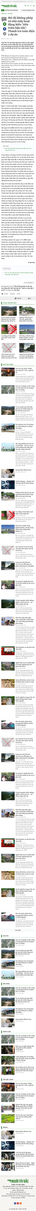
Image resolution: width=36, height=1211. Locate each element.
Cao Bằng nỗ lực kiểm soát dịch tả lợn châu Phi (8, 337)
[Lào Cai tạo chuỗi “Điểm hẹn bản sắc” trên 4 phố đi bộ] (8, 372)
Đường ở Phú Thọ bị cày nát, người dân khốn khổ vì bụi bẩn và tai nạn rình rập (26, 319)
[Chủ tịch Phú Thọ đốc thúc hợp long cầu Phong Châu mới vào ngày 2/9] (8, 989)
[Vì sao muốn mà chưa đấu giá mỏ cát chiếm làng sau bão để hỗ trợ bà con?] (8, 410)
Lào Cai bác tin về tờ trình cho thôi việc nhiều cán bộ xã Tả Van (9, 356)
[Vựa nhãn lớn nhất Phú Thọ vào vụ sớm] (8, 1060)
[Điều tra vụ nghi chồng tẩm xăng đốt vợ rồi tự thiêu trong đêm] (8, 1077)
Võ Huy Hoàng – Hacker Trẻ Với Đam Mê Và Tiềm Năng (24, 482)
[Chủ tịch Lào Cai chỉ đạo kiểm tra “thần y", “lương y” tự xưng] (8, 955)
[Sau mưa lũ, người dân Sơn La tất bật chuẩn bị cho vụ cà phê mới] (8, 584)
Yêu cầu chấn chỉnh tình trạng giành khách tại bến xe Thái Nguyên (24, 723)
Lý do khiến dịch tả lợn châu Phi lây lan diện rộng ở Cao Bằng (24, 1110)
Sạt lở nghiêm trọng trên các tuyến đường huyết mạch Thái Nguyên (25, 699)
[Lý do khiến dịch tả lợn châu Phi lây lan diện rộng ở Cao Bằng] (8, 1112)
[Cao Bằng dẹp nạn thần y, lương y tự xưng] (8, 1096)
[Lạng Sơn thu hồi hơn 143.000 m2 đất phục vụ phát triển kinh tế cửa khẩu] (8, 565)
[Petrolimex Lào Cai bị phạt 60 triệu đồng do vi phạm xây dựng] (8, 427)
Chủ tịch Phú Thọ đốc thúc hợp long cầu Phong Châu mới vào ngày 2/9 (24, 988)
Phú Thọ (6, 293)
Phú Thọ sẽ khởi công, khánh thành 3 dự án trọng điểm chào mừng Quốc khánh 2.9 (27, 337)
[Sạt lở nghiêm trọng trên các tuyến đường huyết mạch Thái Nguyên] (8, 700)
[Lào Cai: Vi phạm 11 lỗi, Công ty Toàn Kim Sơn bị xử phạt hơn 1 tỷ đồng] (8, 389)
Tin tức (6, 1131)
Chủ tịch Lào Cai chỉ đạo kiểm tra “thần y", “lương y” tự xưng (24, 953)
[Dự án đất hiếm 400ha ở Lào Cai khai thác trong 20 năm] (8, 683)
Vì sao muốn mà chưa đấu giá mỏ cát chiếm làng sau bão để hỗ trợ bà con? (8, 319)
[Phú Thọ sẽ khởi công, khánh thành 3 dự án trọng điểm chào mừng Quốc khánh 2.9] (8, 529)
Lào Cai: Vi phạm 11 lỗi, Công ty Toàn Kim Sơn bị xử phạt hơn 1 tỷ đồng (25, 388)
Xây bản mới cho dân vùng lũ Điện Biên (25, 971)
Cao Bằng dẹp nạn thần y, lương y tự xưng (23, 1094)
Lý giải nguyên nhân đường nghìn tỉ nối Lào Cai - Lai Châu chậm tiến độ (24, 602)
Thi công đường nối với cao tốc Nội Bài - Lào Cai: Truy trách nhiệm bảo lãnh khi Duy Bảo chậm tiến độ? (24, 446)
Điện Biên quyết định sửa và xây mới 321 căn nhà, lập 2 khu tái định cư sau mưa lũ (24, 1029)
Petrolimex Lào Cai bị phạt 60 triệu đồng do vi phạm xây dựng (24, 426)
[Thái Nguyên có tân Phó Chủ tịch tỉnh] (8, 650)
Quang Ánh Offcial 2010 (23, 470)
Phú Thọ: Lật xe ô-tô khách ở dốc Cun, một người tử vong (24, 1007)
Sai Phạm (12, 293)
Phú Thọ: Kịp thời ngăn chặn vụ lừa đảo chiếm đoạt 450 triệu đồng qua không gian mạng (24, 620)
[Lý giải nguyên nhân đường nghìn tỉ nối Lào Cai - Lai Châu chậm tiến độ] (8, 603)
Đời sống (6, 1179)
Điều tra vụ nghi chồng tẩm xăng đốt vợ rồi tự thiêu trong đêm (24, 1076)
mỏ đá (18, 293)
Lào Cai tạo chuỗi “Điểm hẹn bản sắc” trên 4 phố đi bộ (24, 370)
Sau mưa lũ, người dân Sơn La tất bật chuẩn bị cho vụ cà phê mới (24, 583)
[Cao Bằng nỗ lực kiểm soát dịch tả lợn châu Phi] (8, 515)
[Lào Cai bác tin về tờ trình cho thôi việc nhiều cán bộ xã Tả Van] (8, 550)
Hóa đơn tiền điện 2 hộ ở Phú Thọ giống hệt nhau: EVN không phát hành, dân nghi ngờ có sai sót (24, 933)
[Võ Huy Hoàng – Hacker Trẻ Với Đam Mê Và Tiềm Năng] (8, 484)
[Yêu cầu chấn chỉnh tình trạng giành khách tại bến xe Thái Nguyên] (8, 725)
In (30, 298)
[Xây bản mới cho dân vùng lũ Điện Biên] (8, 974)
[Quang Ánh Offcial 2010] (8, 473)
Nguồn (28, 282)
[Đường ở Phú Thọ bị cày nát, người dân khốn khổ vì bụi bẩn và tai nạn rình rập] (8, 496)
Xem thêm (18, 1125)
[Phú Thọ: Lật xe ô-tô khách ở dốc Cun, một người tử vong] (8, 1008)
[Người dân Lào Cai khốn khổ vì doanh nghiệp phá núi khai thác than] (8, 666)
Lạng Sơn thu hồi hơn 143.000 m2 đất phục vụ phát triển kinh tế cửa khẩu (26, 356)
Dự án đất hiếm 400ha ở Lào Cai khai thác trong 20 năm (24, 681)
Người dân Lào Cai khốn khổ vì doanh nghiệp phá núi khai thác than (24, 664)
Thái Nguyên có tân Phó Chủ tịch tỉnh (25, 648)
